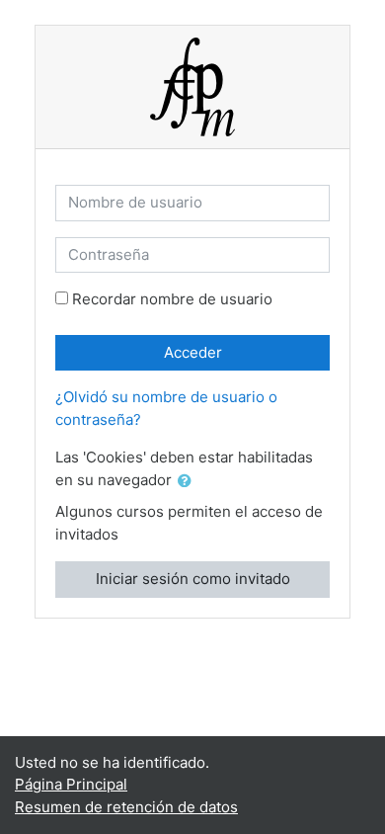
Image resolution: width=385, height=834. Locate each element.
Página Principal (71, 784)
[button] (188, 481)
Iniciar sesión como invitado (193, 578)
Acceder (193, 352)
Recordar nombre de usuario (172, 299)
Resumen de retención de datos (126, 806)
